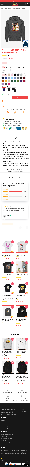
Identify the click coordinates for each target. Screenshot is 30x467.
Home (2, 8)
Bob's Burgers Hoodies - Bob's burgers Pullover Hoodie (21, 353)
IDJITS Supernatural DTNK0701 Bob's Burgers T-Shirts (22, 297)
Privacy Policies (4, 424)
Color (3, 72)
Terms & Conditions (5, 422)
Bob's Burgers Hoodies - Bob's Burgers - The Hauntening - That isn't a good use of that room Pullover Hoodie (7, 377)
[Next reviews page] (27, 227)
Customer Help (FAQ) (5, 442)
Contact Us (3, 440)
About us (3, 420)
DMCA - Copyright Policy (6, 426)
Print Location (5, 86)
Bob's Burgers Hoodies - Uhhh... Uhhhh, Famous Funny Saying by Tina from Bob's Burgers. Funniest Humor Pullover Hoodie (22, 377)
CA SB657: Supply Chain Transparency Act (10, 428)
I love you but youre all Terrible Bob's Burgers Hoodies (21, 320)
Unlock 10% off (3, 461)
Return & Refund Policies (6, 438)
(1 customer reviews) (12, 55)
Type (3, 60)
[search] (26, 4)
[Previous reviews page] (20, 227)
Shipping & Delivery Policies (7, 434)
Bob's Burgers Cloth (10, 8)
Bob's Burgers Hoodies (21, 8)
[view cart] (28, 4)
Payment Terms (4, 436)
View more (15, 328)
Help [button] (27, 465)
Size (3, 65)
